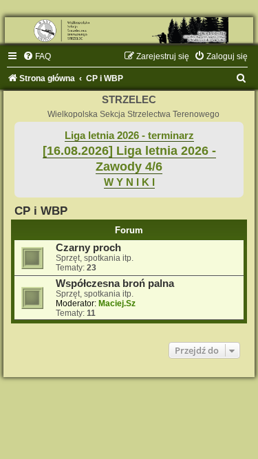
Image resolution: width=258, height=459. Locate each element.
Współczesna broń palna (115, 283)
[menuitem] (37, 56)
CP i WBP (40, 210)
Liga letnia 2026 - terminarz (129, 135)
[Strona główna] (129, 30)
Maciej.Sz (117, 303)
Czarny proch (88, 247)
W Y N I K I (129, 182)
